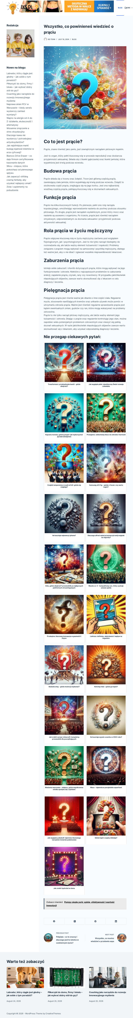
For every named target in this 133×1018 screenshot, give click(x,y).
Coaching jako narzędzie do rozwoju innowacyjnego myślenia (20, 97)
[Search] (125, 8)
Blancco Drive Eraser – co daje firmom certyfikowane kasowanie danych (20, 159)
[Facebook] (54, 921)
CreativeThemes (53, 1013)
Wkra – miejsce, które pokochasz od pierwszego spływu (20, 169)
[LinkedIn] (116, 921)
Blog (120, 8)
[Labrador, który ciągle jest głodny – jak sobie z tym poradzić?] (25, 977)
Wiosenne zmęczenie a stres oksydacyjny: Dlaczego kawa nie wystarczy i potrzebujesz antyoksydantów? (19, 135)
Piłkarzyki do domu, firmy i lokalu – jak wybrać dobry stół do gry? (20, 87)
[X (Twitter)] (75, 921)
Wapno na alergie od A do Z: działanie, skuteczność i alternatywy (19, 121)
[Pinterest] (95, 921)
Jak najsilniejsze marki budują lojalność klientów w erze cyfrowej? (20, 149)
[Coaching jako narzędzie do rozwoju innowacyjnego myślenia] (107, 977)
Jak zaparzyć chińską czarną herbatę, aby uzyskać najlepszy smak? (19, 180)
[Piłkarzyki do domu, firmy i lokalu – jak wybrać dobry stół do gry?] (66, 977)
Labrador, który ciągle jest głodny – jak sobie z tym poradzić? (19, 77)
